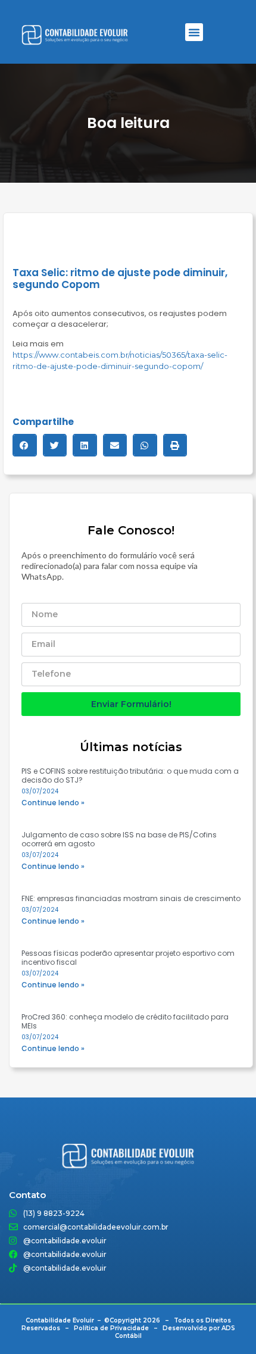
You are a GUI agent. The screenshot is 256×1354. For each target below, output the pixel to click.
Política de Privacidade (111, 1328)
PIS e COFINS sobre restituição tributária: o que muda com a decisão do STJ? (130, 775)
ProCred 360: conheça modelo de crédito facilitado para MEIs (125, 1021)
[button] (194, 32)
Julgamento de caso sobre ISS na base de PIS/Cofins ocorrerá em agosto (119, 839)
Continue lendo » (53, 803)
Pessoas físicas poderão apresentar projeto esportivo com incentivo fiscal (128, 957)
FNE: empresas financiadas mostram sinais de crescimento (131, 898)
